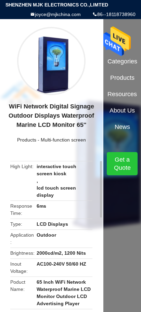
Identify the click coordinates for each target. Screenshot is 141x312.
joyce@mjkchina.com (58, 14)
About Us (122, 110)
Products (26, 140)
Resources (122, 94)
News (122, 126)
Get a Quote (122, 163)
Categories (122, 61)
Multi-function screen (63, 140)
